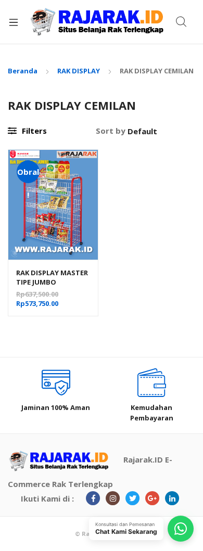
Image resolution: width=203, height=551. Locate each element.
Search (181, 22)
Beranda (22, 70)
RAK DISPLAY (78, 70)
